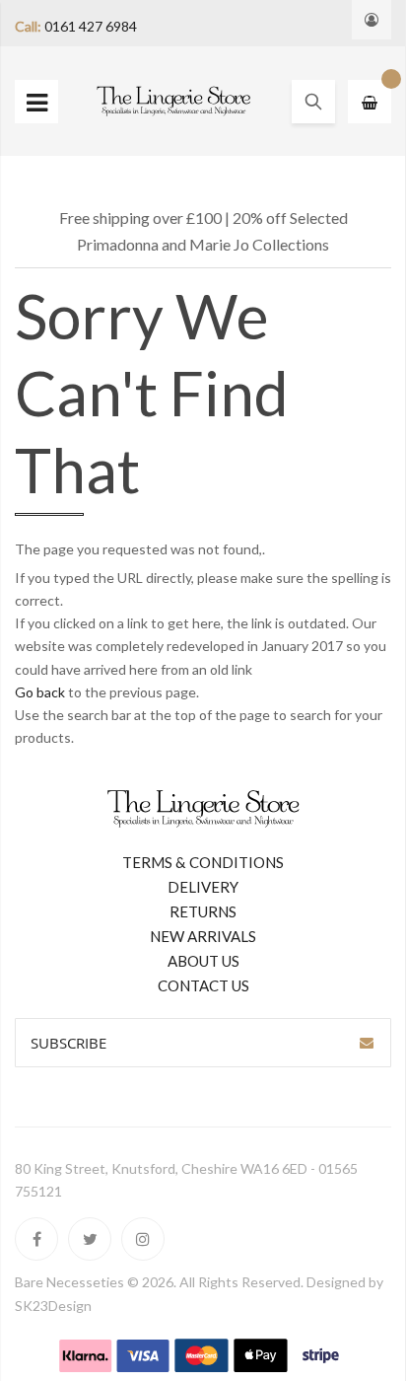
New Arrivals (203, 936)
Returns (203, 911)
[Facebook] (36, 1239)
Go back (40, 692)
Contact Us (203, 985)
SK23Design (53, 1305)
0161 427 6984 (90, 26)
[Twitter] (89, 1239)
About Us (203, 961)
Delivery (203, 887)
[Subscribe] (366, 1042)
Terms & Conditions (203, 862)
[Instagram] (143, 1239)
